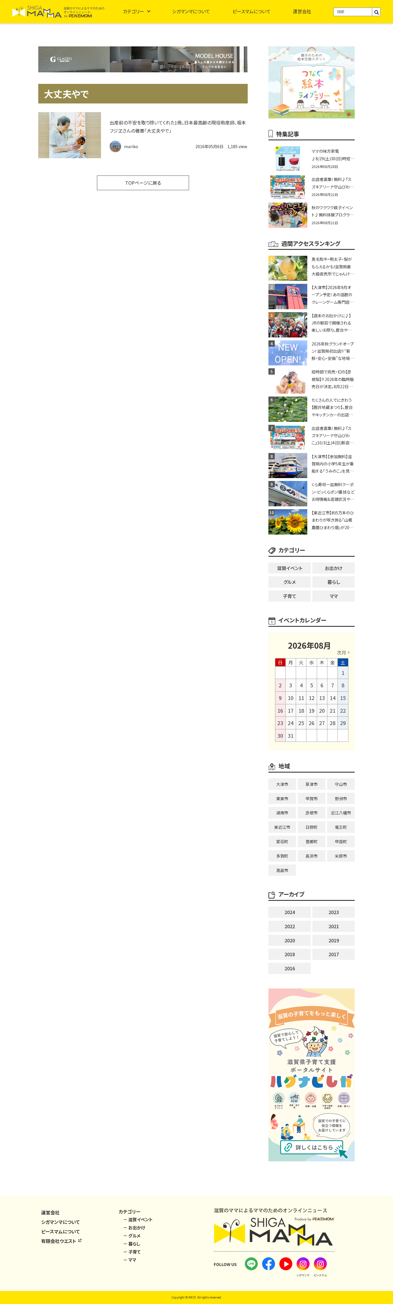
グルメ (289, 581)
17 (290, 710)
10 (290, 697)
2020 (290, 940)
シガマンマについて (191, 11)
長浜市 (312, 856)
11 (301, 697)
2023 (334, 912)
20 (322, 710)
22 (343, 710)
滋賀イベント (289, 568)
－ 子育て (132, 1252)
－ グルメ (131, 1236)
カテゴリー (133, 11)
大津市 (282, 784)
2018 (290, 954)
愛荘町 (282, 841)
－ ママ (129, 1260)
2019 (334, 940)
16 (280, 710)
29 (343, 722)
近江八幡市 (341, 813)
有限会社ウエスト (59, 1240)
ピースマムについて (251, 11)
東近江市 (282, 827)
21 (332, 710)
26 (311, 722)
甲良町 (341, 841)
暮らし (333, 581)
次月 (341, 652)
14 (332, 697)
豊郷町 (312, 841)
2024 (290, 912)
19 (311, 710)
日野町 (312, 827)
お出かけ (334, 568)
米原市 (341, 856)
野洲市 (341, 798)
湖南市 (282, 813)
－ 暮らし (131, 1244)
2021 (334, 926)
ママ (334, 595)
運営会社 (302, 11)
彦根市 (312, 813)
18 (301, 710)
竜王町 (341, 827)
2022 (290, 926)
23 (280, 722)
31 (290, 735)
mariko (131, 146)
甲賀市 (312, 798)
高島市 (282, 870)
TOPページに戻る (143, 182)
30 (280, 735)
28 (332, 722)
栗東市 (282, 798)
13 (322, 697)
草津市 (312, 784)
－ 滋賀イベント (138, 1219)
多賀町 (282, 856)
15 (343, 697)
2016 (290, 968)
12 (311, 697)
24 (290, 722)
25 (301, 722)
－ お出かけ (134, 1227)
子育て (289, 595)
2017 (334, 954)
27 (322, 722)
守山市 (341, 784)
